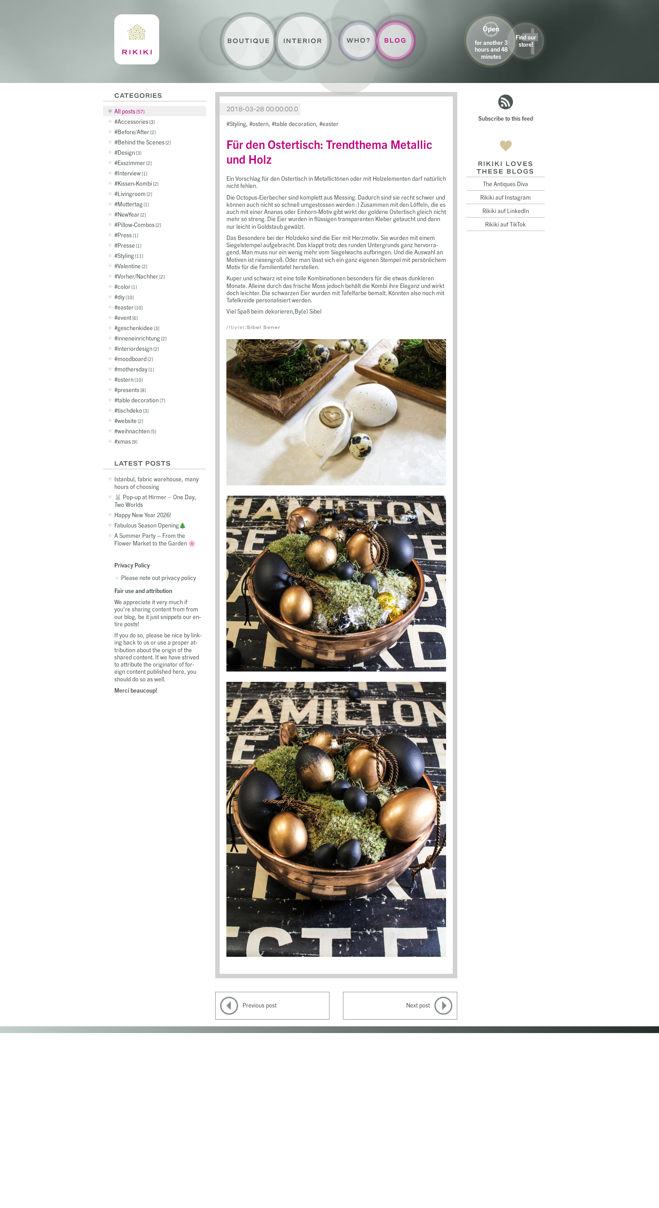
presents (130, 389)
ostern (129, 379)
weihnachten (136, 431)
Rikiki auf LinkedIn (505, 210)
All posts (128, 111)
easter (129, 307)
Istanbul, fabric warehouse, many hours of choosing (156, 482)
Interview (131, 173)
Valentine (131, 266)
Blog (395, 40)
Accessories (135, 121)
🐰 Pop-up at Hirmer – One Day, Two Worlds (155, 500)
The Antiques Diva (505, 184)
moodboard (134, 358)
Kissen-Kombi (137, 183)
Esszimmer (133, 162)
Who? (359, 40)
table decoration (140, 400)
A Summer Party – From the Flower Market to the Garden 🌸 (154, 539)
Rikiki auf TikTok (505, 224)
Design (128, 152)
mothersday (134, 369)
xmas (126, 441)
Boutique (248, 41)
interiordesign (137, 348)
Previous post (260, 1005)
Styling (129, 255)
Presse (128, 245)
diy (124, 297)
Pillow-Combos (138, 224)
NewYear (130, 214)
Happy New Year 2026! (142, 515)
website (129, 420)
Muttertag (132, 204)
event (126, 317)
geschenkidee (137, 327)
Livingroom (134, 193)
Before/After (135, 131)
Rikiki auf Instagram (505, 197)
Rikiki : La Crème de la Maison (136, 39)
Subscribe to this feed (505, 118)
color (126, 286)
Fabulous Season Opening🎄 (150, 525)
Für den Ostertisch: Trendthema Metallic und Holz (329, 151)
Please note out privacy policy (158, 577)
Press (127, 235)
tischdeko (132, 410)
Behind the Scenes (143, 142)
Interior (302, 41)
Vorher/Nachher (140, 276)
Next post (418, 1005)
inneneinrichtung (141, 338)
